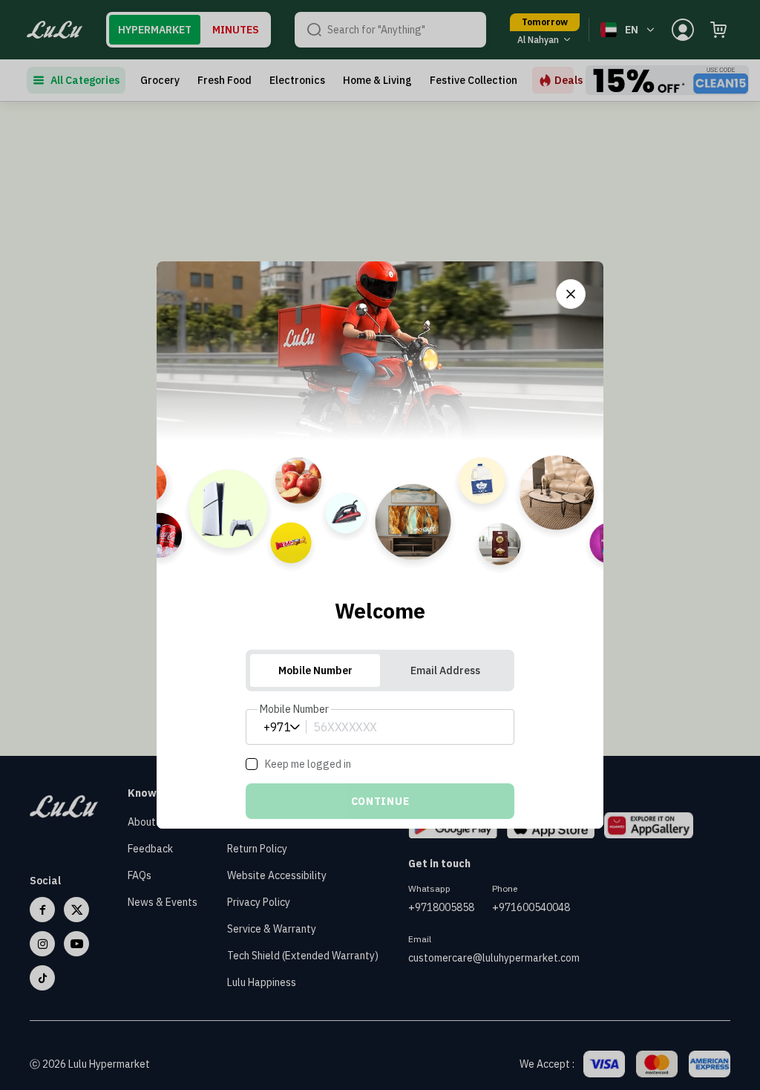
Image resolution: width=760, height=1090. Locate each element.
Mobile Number (315, 670)
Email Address (445, 670)
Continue (380, 801)
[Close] (571, 294)
